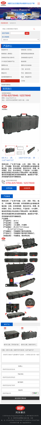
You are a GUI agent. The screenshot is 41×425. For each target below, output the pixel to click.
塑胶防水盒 (4, 65)
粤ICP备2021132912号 (33, 415)
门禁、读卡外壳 (25, 69)
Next (39, 336)
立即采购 (9, 188)
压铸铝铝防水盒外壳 (27, 57)
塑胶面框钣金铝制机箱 (27, 53)
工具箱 (3, 81)
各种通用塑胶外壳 (6, 77)
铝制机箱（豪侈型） (7, 53)
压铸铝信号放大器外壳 (7, 57)
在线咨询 (27, 188)
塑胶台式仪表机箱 (26, 65)
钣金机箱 (23, 61)
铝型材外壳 (13, 23)
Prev (2, 336)
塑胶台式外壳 (5, 69)
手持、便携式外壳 (26, 73)
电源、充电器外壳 (26, 77)
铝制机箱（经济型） (27, 50)
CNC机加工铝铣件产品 (7, 61)
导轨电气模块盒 (5, 84)
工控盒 (23, 81)
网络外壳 (4, 73)
